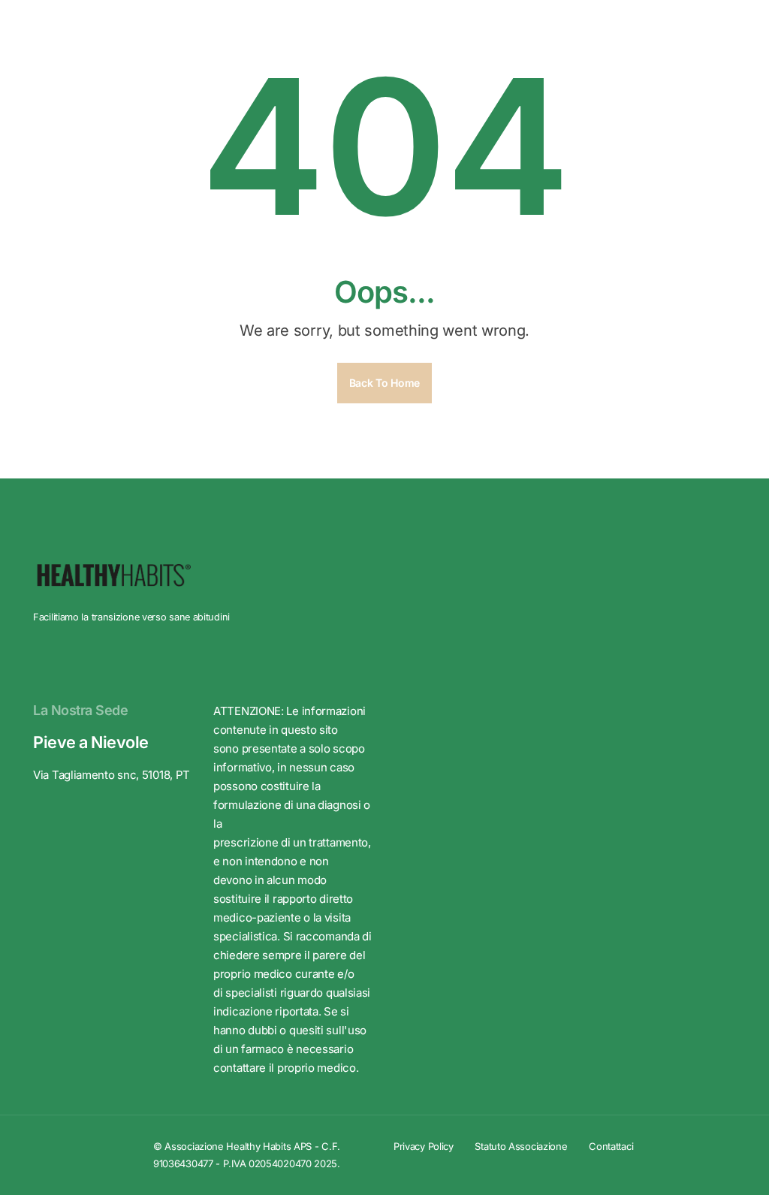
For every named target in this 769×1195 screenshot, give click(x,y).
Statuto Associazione (521, 1146)
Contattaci (611, 1146)
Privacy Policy (424, 1146)
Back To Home (384, 382)
